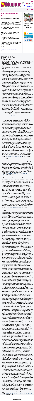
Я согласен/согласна (17, 399)
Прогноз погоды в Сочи (29, 6)
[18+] (11, 4)
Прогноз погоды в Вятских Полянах (28, 5)
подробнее (17, 397)
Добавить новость (29, 27)
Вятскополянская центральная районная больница (9, 49)
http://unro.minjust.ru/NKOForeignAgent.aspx (14, 156)
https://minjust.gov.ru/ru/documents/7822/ (13, 207)
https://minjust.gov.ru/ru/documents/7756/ (13, 115)
